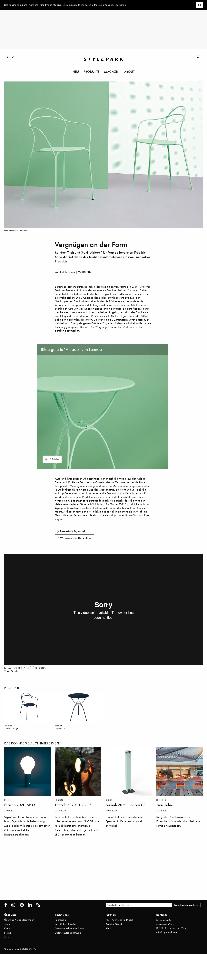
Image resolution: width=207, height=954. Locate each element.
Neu (76, 71)
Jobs (6, 937)
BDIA (108, 928)
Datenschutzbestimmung (68, 932)
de (8, 56)
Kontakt (8, 928)
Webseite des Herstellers (76, 538)
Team (7, 924)
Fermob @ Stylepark (73, 531)
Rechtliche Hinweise (65, 924)
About (129, 71)
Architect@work (114, 924)
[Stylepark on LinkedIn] (30, 905)
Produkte (92, 71)
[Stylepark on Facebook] (5, 905)
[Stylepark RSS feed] (38, 905)
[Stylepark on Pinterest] (22, 905)
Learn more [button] (121, 5)
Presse (7, 932)
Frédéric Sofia (74, 290)
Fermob (124, 286)
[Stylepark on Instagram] (13, 905)
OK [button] (199, 5)
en (13, 56)
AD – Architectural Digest (119, 919)
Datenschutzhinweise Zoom (69, 928)
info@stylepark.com (167, 932)
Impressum (60, 919)
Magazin (111, 71)
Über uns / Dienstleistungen (19, 919)
